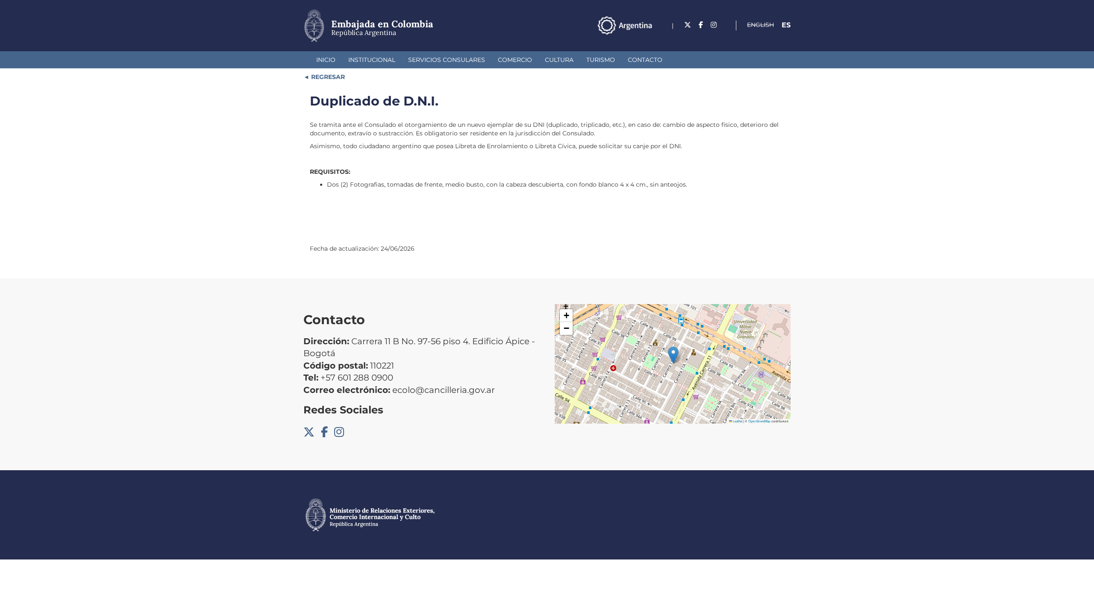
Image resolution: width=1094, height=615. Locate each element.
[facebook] (701, 25)
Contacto (645, 60)
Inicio (325, 60)
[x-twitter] (687, 25)
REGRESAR (327, 77)
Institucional (371, 60)
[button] (673, 355)
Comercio (515, 60)
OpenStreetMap (759, 421)
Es (786, 25)
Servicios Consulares (446, 60)
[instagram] (714, 25)
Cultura (559, 60)
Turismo (600, 60)
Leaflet (737, 421)
